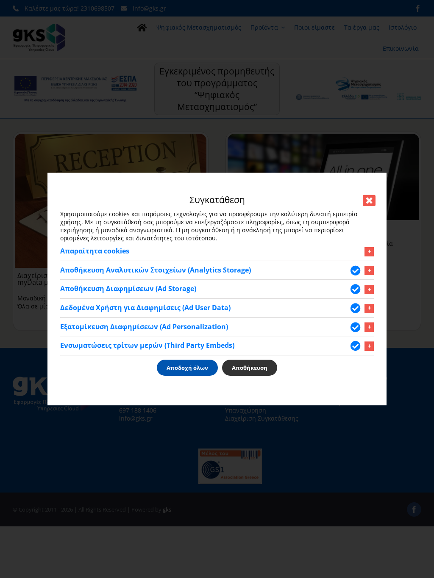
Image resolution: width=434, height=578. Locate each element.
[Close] (369, 200)
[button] (217, 251)
